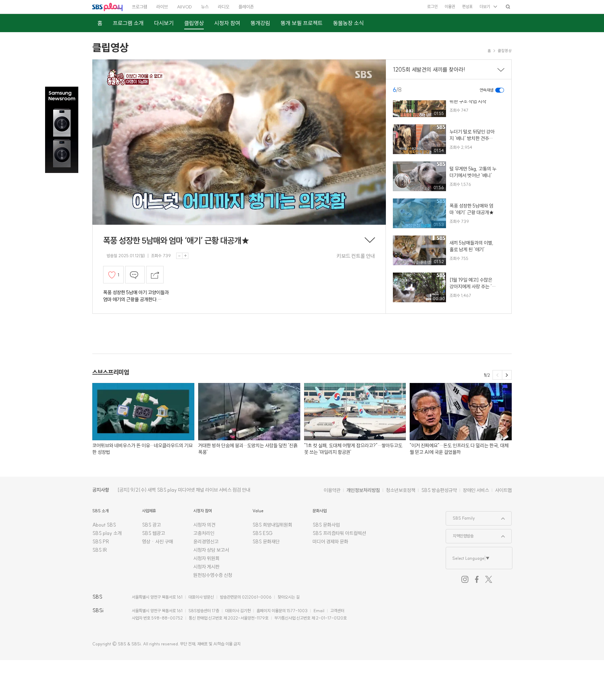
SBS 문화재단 (266, 541)
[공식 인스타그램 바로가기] (465, 579)
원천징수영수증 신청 (212, 575)
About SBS (104, 525)
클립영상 (110, 47)
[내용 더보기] (370, 240)
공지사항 (100, 490)
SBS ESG (262, 533)
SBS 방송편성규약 (439, 490)
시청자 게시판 (206, 567)
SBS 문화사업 (326, 525)
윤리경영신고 (205, 541)
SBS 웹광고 (153, 533)
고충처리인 (203, 533)
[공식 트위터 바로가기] (489, 579)
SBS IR (99, 550)
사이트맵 (503, 490)
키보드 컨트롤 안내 (356, 256)
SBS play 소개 (107, 533)
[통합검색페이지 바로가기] (508, 6)
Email (319, 610)
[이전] (497, 375)
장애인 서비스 (476, 490)
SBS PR (100, 541)
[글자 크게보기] (185, 256)
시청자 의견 (204, 525)
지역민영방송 (460, 533)
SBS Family (460, 516)
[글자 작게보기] (179, 256)
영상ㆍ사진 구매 (157, 541)
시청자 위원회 (206, 558)
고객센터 (337, 610)
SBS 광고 (151, 525)
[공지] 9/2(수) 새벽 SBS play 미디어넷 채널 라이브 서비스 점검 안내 (183, 490)
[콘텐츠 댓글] (135, 274)
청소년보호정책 (400, 490)
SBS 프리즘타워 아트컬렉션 (339, 533)
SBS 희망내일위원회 (272, 525)
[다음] (507, 375)
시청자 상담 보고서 (211, 550)
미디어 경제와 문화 (330, 541)
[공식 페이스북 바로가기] (477, 579)
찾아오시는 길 (289, 597)
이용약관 (332, 490)
